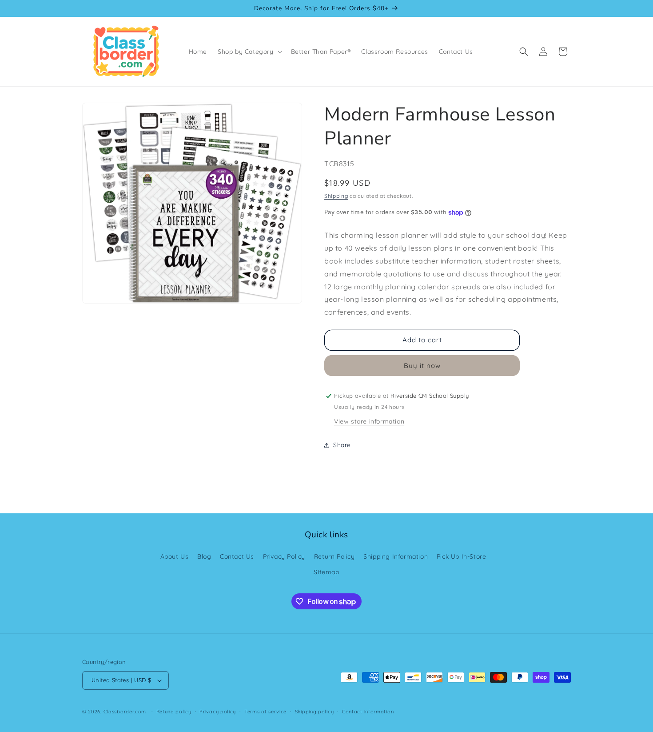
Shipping (336, 195)
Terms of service (265, 711)
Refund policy (173, 711)
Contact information (368, 711)
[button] (249, 51)
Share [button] (342, 445)
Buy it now (422, 365)
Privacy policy (217, 711)
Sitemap (326, 572)
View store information (369, 421)
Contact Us (237, 556)
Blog (204, 556)
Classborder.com (125, 711)
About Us (174, 556)
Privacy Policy (284, 556)
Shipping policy (314, 711)
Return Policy (334, 556)
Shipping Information (395, 556)
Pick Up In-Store (461, 556)
